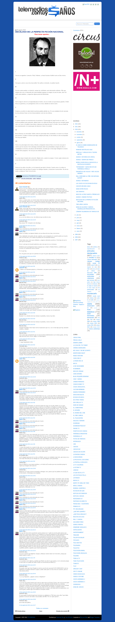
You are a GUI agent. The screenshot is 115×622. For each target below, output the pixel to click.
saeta (34, 178)
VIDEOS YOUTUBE (78, 576)
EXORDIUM (76, 423)
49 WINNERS (76, 368)
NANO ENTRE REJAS (82, 189)
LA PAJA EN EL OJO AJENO (81, 459)
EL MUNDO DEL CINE (79, 413)
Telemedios (69, 24)
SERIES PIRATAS (78, 524)
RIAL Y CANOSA (77, 519)
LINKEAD (75, 470)
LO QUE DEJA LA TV (79, 472)
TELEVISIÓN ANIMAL (79, 550)
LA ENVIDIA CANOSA (79, 454)
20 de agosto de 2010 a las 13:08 (27, 599)
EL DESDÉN (76, 410)
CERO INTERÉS (77, 374)
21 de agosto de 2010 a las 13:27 (27, 605)
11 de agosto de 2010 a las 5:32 (27, 266)
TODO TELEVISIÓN (78, 561)
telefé (89, 314)
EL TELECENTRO (78, 418)
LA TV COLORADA (78, 465)
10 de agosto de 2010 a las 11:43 (27, 205)
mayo (78, 220)
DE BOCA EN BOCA (78, 397)
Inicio (40, 611)
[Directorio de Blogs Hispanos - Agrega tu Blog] (79, 306)
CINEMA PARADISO (78, 381)
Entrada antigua (21, 611)
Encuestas (58, 24)
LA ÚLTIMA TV (77, 467)
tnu (99, 317)
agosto (78, 142)
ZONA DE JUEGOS (78, 587)
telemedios (90, 315)
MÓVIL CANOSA (77, 485)
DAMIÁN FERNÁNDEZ (79, 392)
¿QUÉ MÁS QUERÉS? (79, 511)
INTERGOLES (77, 441)
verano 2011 (90, 325)
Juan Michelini (69, 617)
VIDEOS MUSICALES (79, 574)
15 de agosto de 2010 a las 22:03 (27, 507)
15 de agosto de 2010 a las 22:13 (27, 529)
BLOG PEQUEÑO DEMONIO (81, 376)
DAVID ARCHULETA (78, 394)
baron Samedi (23, 187)
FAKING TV (76, 428)
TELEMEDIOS (31, 617)
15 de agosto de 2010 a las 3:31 (27, 417)
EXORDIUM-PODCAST (79, 426)
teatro (89, 309)
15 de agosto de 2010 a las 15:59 (27, 489)
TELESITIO (76, 548)
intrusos (95, 284)
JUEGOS (75, 446)
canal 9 (93, 265)
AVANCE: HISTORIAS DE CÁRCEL (85, 157)
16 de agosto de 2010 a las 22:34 (27, 579)
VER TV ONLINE (77, 571)
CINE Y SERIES (77, 379)
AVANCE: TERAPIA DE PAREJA (84, 159)
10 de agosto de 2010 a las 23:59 (27, 256)
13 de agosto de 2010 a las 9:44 (27, 357)
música (92, 298)
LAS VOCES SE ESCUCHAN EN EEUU (86, 183)
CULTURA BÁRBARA (78, 389)
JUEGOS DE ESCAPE (79, 452)
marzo (78, 225)
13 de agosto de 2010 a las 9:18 (27, 312)
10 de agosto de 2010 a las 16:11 (27, 225)
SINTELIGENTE (77, 529)
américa (95, 247)
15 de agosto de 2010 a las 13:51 (27, 475)
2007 (76, 240)
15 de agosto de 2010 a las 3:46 (27, 444)
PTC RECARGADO (78, 509)
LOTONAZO (76, 478)
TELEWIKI (76, 555)
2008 (76, 237)
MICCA (75, 363)
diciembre (79, 131)
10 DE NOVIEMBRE (78, 366)
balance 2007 (96, 255)
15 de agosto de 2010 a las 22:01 (27, 503)
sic (88, 307)
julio (78, 215)
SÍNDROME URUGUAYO (79, 527)
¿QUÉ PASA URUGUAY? (80, 514)
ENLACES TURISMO (78, 420)
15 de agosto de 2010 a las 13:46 (27, 468)
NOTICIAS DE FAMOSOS (80, 493)
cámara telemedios (92, 259)
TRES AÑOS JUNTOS (82, 204)
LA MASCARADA (77, 457)
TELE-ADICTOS (77, 542)
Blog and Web (83, 617)
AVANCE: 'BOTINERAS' (82, 180)
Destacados (22, 24)
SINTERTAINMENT (78, 532)
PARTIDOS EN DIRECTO (80, 501)
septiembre (80, 140)
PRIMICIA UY (76, 506)
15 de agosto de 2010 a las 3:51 (27, 454)
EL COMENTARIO (78, 407)
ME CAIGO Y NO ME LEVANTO (81, 350)
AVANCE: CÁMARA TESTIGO (84, 197)
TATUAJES (76, 540)
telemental (90, 317)
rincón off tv (95, 301)
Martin (21, 227)
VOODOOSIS (76, 584)
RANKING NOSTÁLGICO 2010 (84, 149)
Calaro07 (21, 267)
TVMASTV (76, 563)
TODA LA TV (76, 558)
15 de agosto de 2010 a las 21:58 (27, 498)
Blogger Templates (95, 617)
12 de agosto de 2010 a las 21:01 (27, 300)
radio (92, 300)
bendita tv (92, 257)
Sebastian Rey (60, 617)
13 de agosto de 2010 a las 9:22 (27, 339)
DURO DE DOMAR (78, 405)
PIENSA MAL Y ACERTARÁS (81, 503)
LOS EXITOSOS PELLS (79, 475)
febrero (78, 228)
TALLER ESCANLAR (78, 537)
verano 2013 (96, 327)
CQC (88, 269)
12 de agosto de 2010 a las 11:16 (27, 291)
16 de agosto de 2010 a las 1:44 (27, 557)
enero (78, 231)
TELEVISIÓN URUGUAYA (80, 553)
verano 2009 (96, 321)
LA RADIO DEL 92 (78, 361)
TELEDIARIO (76, 545)
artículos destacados (26, 178)
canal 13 (96, 263)
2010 (76, 129)
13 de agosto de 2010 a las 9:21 (27, 331)
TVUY (74, 566)
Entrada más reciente (61, 611)
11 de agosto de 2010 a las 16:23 (27, 276)
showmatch (90, 306)
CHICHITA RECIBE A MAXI (83, 186)
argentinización (91, 248)
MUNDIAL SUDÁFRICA (79, 488)
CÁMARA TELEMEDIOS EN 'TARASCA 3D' (87, 211)
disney (94, 268)
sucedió (95, 307)
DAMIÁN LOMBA (77, 342)
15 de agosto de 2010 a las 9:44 (27, 461)
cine (96, 267)
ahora (88, 247)
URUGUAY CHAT (77, 568)
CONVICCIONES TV (78, 384)
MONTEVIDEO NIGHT (79, 353)
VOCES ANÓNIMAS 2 (79, 579)
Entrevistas (38, 24)
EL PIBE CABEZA (78, 415)
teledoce (38, 178)
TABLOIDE (76, 535)
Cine (50, 24)
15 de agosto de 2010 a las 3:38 (27, 431)
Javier (21, 358)
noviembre (79, 134)
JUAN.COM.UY (77, 358)
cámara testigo (93, 261)
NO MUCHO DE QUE (78, 490)
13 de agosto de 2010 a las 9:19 (27, 318)
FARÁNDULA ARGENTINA (80, 433)
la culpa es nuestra (92, 285)
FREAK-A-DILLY (77, 340)
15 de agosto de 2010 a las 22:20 (27, 550)
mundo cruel (96, 296)
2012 (76, 124)
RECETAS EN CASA (78, 516)
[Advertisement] (86, 104)
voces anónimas (94, 329)
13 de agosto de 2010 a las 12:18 (27, 376)
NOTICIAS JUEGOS (78, 496)
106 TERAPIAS (80, 191)
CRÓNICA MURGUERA (79, 348)
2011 (76, 126)
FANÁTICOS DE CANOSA (80, 431)
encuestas (90, 274)
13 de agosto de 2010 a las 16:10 (27, 392)
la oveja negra (91, 287)
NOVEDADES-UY (78, 498)
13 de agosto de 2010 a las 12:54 (27, 388)
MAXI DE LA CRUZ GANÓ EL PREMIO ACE (88, 194)
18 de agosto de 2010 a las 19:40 (27, 592)
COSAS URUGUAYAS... (79, 387)
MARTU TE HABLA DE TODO (81, 483)
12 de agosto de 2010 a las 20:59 (27, 295)
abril (78, 223)
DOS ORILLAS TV (78, 402)
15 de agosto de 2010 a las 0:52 (27, 402)
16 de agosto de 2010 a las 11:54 (27, 565)
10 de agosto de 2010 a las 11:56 (27, 214)
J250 (74, 444)
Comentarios (76, 30)
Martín (21, 231)
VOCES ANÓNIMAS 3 (79, 581)
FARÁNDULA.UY (77, 436)
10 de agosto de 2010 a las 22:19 (27, 230)
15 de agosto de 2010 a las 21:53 (27, 494)
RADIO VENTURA (78, 355)
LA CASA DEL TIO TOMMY (80, 345)
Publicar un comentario (42, 608)
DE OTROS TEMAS (78, 400)
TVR (91, 319)
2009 (76, 234)
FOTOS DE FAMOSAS (79, 439)
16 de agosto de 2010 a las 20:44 (27, 573)
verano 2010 (93, 323)
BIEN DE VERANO (78, 371)
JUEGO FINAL (77, 337)
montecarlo (92, 293)
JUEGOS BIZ (76, 449)
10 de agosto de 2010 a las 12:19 (27, 219)
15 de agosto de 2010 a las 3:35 (27, 422)
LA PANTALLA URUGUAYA (80, 462)
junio (78, 217)
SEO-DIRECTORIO (78, 522)
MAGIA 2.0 (76, 480)
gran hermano (90, 280)
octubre (79, 137)
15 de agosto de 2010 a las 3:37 (27, 427)
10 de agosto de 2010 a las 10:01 (27, 196)
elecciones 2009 (91, 272)
